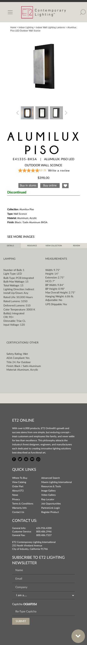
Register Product (50, 512)
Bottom (78, 636)
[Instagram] (26, 459)
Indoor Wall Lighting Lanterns (50, 27)
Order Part (17, 486)
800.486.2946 (44, 531)
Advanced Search (50, 478)
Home (13, 27)
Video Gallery (48, 495)
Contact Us (18, 512)
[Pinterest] (38, 459)
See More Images (20, 236)
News (15, 495)
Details (10, 246)
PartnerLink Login (50, 508)
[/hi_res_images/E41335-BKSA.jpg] (43, 67)
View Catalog (19, 482)
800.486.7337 (44, 535)
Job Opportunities (51, 503)
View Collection (54, 246)
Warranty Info (19, 508)
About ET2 (18, 490)
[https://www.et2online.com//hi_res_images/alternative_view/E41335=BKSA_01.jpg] (27, 112)
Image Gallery (48, 490)
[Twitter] (20, 459)
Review (76, 246)
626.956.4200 (44, 528)
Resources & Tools (51, 486)
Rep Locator (47, 499)
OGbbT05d (30, 604)
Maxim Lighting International (56, 482)
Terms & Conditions (22, 503)
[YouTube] (32, 459)
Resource (32, 246)
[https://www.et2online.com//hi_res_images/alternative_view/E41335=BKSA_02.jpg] (41, 112)
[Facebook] (14, 459)
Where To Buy (19, 478)
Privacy (16, 499)
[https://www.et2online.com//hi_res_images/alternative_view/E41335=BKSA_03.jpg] (56, 112)
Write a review (59, 170)
